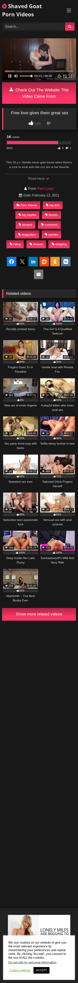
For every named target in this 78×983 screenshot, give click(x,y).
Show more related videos (39, 614)
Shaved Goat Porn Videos (22, 10)
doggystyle (29, 234)
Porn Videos (29, 205)
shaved (38, 244)
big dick (54, 205)
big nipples (29, 214)
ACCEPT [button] (41, 970)
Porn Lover (45, 188)
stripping (61, 244)
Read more (36, 178)
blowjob (27, 224)
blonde (53, 214)
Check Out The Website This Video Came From (41, 93)
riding (17, 244)
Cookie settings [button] (19, 970)
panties (53, 234)
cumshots (51, 224)
